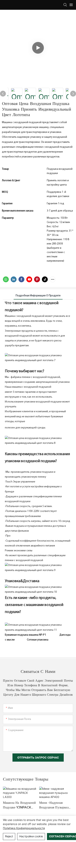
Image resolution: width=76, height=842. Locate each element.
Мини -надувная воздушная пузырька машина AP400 (54, 805)
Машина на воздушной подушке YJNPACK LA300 (19, 805)
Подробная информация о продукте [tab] (38, 295)
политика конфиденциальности (24, 828)
